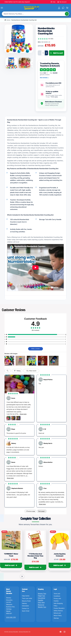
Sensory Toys (42, 593)
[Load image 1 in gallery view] (11, 63)
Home (8, 20)
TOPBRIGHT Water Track (11, 555)
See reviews (44, 78)
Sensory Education (13, 631)
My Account (63, 2)
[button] (4, 8)
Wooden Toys (42, 607)
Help (54, 2)
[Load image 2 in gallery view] (24, 63)
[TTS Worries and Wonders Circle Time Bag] (35, 540)
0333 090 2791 (11, 617)
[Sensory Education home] (31, 8)
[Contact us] (63, 8)
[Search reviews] (8, 370)
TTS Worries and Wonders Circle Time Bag (35, 556)
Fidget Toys (41, 596)
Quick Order (25, 611)
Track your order (27, 598)
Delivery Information (25, 605)
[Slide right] (32, 63)
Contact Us (25, 608)
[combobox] (35, 13)
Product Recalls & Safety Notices (59, 609)
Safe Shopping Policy (58, 605)
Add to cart (10, 565)
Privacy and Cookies (57, 600)
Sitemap (56, 618)
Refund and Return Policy (58, 614)
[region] (35, 551)
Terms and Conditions (57, 595)
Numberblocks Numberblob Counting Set (24, 20)
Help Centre (25, 596)
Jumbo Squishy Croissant (60, 555)
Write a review (35, 348)
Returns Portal (26, 601)
